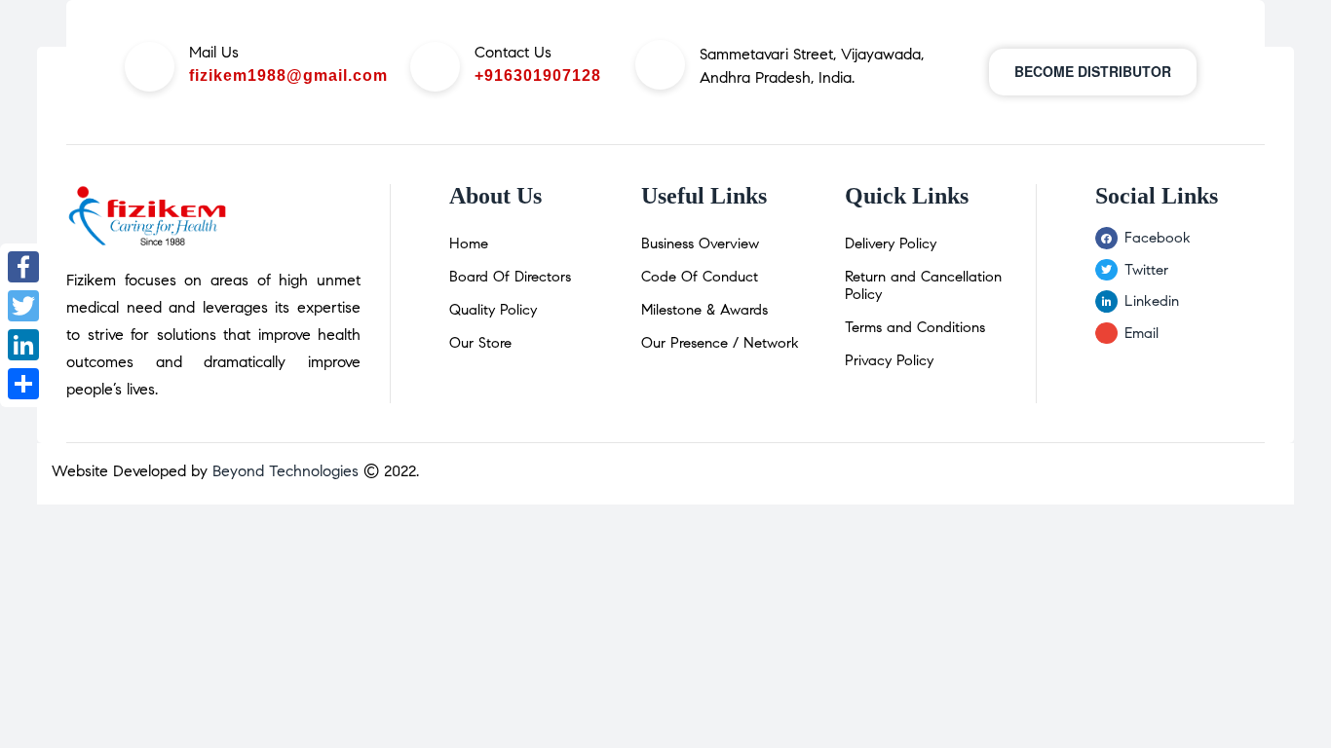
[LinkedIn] (23, 344)
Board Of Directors (510, 276)
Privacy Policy (889, 360)
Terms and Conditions (915, 327)
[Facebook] (23, 266)
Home (468, 243)
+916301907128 (538, 75)
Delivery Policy (890, 243)
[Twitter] (23, 305)
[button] (1092, 71)
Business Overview (700, 243)
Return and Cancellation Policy (923, 285)
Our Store (480, 343)
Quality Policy (493, 309)
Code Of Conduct (699, 276)
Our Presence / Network (720, 343)
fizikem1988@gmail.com (288, 75)
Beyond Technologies (285, 471)
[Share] (23, 383)
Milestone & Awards (704, 309)
